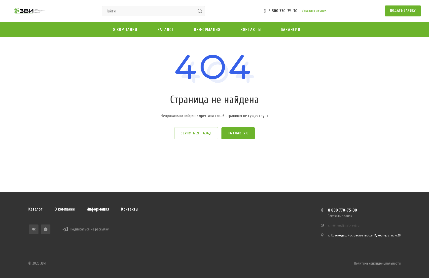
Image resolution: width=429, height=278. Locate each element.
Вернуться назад (196, 133)
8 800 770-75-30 (282, 10)
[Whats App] (45, 229)
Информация (98, 209)
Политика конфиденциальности (377, 263)
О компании (64, 209)
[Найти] (201, 11)
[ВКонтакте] (33, 229)
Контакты (129, 209)
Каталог (35, 209)
